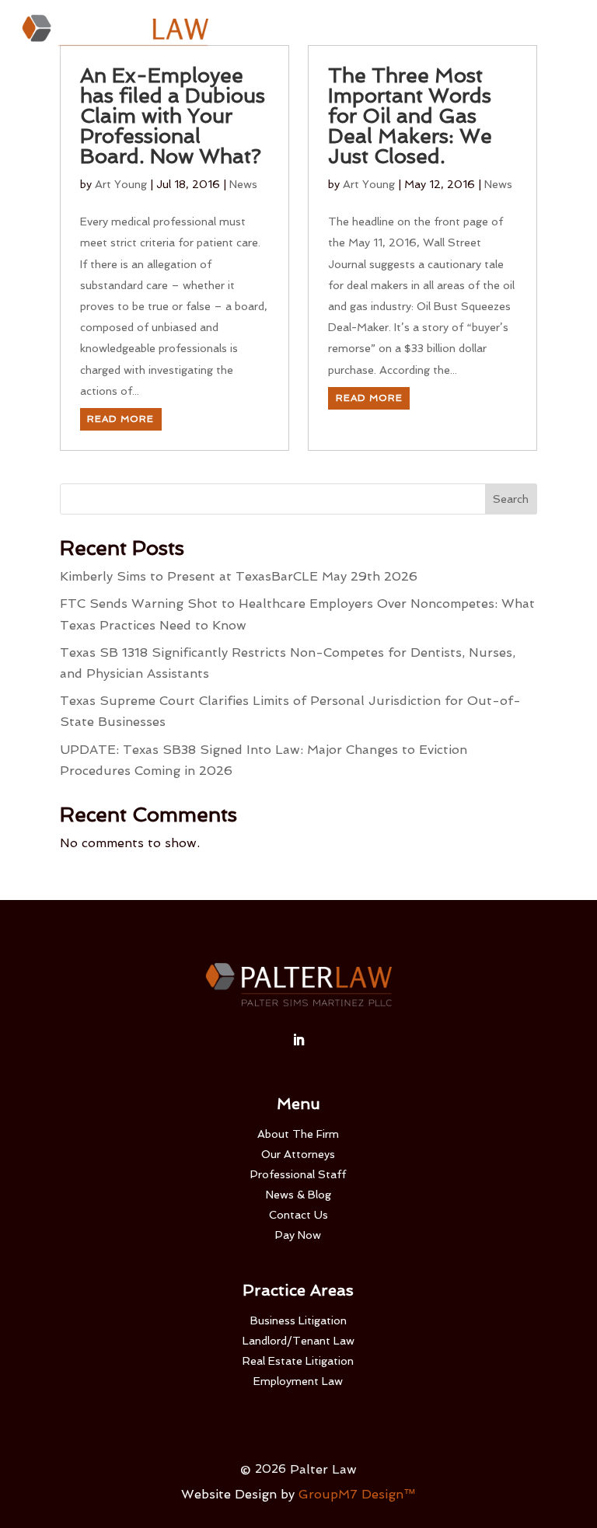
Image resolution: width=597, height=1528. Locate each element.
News (243, 184)
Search (511, 499)
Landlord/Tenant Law (298, 1340)
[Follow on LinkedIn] (298, 1039)
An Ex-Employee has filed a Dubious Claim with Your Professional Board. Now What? (172, 116)
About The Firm (298, 1134)
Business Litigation (298, 1320)
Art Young (121, 184)
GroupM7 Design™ (357, 1494)
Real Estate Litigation (298, 1361)
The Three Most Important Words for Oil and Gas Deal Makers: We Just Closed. (410, 116)
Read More (120, 418)
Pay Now (298, 1235)
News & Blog (298, 1194)
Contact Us (298, 1215)
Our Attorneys (298, 1154)
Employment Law (298, 1381)
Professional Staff (298, 1174)
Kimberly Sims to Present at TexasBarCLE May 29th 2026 (238, 576)
